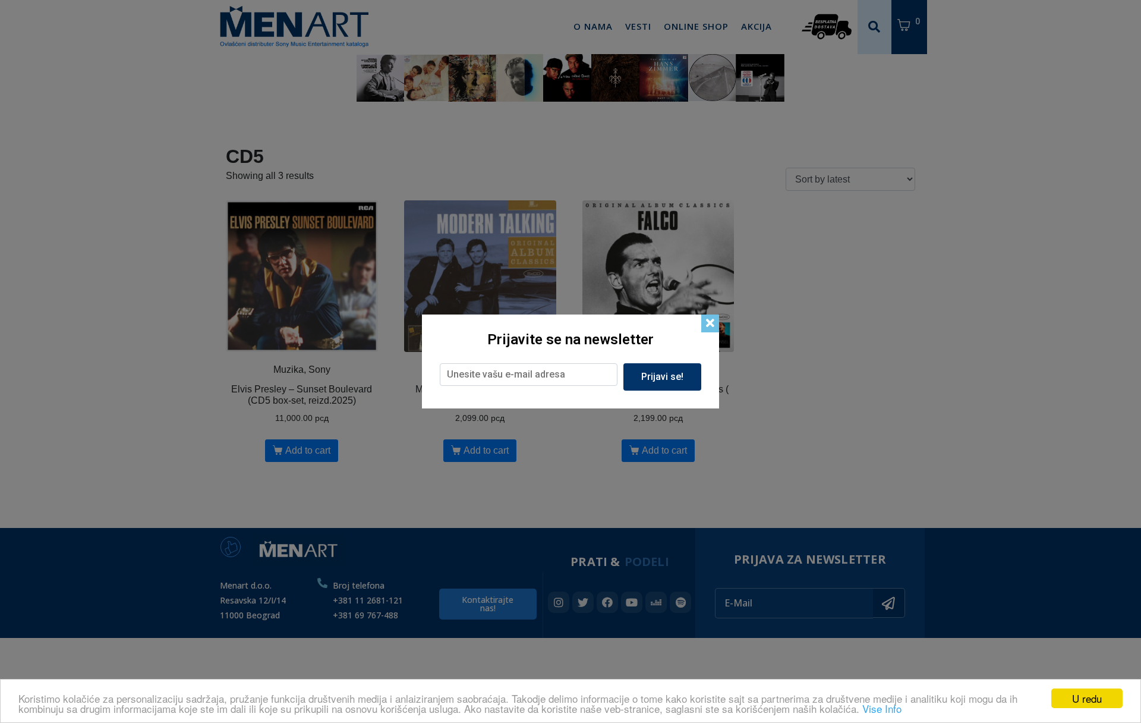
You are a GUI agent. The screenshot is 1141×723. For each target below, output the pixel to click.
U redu (1087, 698)
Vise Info (882, 708)
